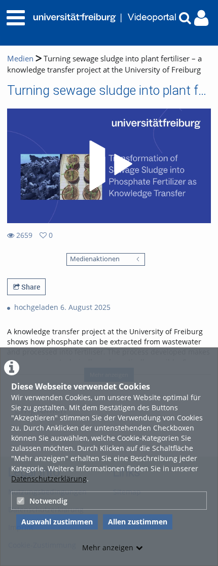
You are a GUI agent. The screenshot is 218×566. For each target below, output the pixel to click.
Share (30, 287)
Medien (20, 58)
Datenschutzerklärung (49, 478)
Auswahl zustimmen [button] (57, 521)
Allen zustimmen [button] (137, 521)
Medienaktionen (95, 259)
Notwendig (48, 501)
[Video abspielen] (109, 165)
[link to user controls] (201, 18)
